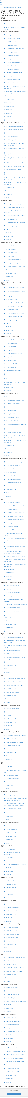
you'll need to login (20, 1092)
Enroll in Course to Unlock (14, 1094)
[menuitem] (1, 3)
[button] (1, 1)
